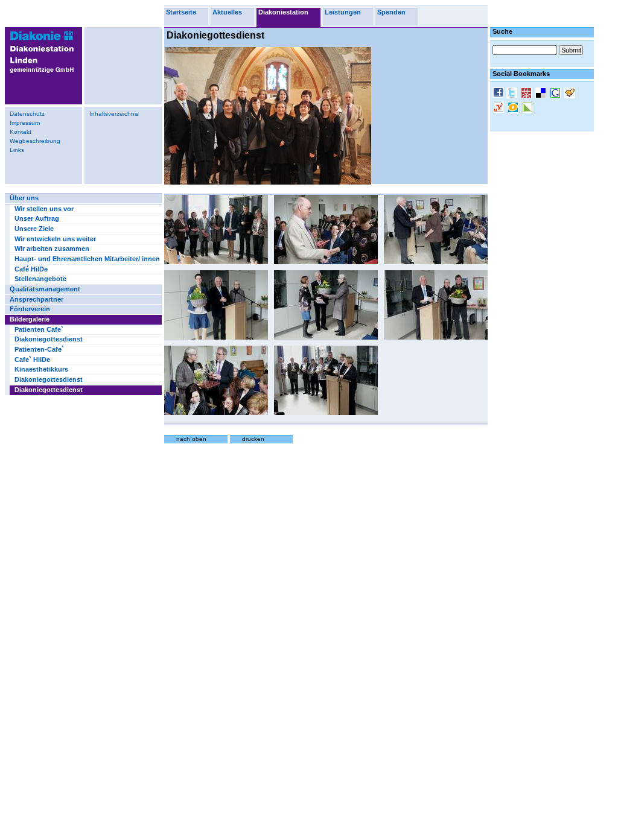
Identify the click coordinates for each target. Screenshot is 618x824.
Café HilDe (31, 269)
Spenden (391, 12)
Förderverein (30, 308)
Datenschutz (27, 113)
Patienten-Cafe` (39, 349)
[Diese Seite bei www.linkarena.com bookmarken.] (528, 108)
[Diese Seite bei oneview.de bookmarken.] (514, 108)
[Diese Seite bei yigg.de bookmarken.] (571, 94)
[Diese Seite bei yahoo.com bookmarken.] (499, 108)
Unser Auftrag (36, 218)
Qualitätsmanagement (45, 289)
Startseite (181, 12)
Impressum (25, 122)
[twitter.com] (513, 94)
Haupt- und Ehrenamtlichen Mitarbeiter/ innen (87, 258)
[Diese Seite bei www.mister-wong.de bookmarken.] (527, 94)
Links (17, 150)
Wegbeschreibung (35, 141)
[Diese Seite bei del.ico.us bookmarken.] (542, 94)
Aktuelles (227, 12)
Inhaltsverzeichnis (114, 113)
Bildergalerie (29, 319)
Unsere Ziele (34, 228)
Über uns (24, 197)
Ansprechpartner (36, 299)
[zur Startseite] (40, 75)
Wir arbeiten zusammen (51, 248)
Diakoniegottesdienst (48, 339)
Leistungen (343, 12)
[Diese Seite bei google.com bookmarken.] (556, 94)
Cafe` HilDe (32, 359)
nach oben (191, 439)
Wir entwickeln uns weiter (55, 238)
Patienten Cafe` (38, 329)
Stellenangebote (40, 278)
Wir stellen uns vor (44, 208)
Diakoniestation (283, 12)
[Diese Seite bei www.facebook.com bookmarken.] (499, 93)
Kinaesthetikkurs (41, 369)
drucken (253, 439)
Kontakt (20, 131)
